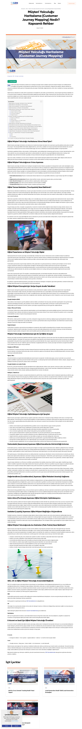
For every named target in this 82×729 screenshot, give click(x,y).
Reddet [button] (6, 725)
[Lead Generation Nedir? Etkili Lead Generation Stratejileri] (59, 668)
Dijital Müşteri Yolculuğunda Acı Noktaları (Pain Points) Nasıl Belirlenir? (24, 131)
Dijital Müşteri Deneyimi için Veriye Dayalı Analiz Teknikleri (22, 109)
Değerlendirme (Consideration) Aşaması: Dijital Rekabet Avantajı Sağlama (25, 126)
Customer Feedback (15, 113)
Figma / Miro (13, 119)
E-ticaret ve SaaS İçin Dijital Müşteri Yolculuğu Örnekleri (21, 138)
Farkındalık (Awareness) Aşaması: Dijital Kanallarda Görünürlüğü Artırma (25, 124)
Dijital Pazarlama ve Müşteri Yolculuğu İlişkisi (18, 107)
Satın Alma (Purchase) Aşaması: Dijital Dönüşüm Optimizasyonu (23, 128)
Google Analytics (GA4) (15, 110)
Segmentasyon (14, 114)
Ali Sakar (17, 76)
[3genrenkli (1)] (14, 2)
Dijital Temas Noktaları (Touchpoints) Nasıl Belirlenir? (20, 106)
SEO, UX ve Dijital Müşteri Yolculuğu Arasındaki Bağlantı (21, 132)
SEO (12, 134)
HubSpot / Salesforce (15, 121)
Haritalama (13, 136)
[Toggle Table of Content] (40, 102)
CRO (13, 76)
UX (11, 135)
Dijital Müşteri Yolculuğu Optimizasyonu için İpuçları (20, 123)
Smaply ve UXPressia (15, 117)
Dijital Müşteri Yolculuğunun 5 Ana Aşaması (18, 104)
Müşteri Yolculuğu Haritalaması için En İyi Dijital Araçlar (21, 116)
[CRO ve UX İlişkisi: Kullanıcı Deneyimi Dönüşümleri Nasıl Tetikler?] (22, 701)
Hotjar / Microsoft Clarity (16, 112)
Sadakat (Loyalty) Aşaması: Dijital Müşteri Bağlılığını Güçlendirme (23, 129)
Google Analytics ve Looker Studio (18, 120)
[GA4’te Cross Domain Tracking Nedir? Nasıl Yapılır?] (22, 668)
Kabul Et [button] (16, 725)
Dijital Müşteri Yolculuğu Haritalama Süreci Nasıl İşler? (20, 103)
